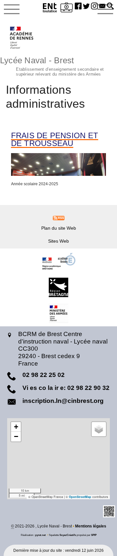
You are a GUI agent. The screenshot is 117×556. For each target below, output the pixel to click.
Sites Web (58, 241)
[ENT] (50, 8)
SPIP (94, 535)
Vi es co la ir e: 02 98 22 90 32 (66, 387)
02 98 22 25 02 (43, 374)
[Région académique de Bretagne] (58, 261)
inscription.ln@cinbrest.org (63, 400)
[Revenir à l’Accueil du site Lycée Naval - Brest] (22, 37)
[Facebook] (78, 6)
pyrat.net (40, 535)
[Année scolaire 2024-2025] (58, 164)
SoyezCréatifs (67, 535)
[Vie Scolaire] (66, 8)
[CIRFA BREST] (58, 313)
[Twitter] (86, 6)
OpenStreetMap (80, 497)
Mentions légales (90, 526)
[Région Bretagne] (58, 287)
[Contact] (102, 6)
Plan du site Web (58, 228)
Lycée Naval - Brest (52, 65)
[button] (110, 6)
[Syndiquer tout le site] (58, 217)
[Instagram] (94, 6)
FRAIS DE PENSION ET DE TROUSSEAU (54, 139)
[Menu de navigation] (11, 9)
